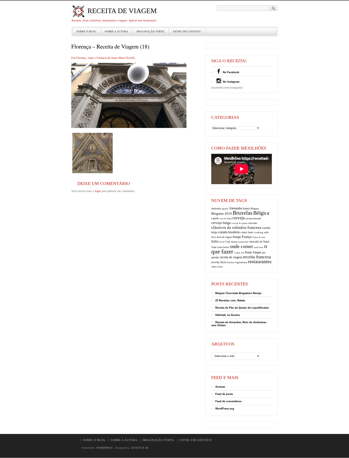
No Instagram (231, 81)
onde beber (223, 247)
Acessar (220, 386)
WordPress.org (224, 408)
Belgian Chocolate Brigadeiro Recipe (238, 293)
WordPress (104, 447)
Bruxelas (242, 213)
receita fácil (218, 262)
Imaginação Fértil (151, 31)
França (247, 237)
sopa (213, 266)
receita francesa (257, 256)
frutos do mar (258, 237)
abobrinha (216, 208)
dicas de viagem (224, 237)
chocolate (252, 223)
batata (246, 208)
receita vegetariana (237, 262)
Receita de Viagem (121, 11)
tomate (220, 266)
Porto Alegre (253, 252)
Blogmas (254, 208)
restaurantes (259, 261)
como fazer (247, 232)
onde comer (241, 246)
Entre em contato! (187, 31)
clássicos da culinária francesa (236, 227)
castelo (215, 218)
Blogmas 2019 (221, 213)
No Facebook (230, 72)
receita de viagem (231, 257)
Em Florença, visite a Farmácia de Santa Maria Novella (103, 57)
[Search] (273, 8)
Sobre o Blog (87, 31)
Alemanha (235, 208)
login (98, 191)
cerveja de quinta (239, 223)
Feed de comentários (228, 401)
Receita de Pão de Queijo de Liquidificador (242, 307)
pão (263, 252)
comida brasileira (229, 232)
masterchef (243, 242)
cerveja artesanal (253, 218)
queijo (215, 257)
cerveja (238, 217)
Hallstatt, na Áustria (227, 315)
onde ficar (258, 247)
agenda (225, 208)
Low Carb (225, 241)
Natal (213, 247)
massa (234, 241)
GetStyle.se (139, 447)
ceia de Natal (226, 218)
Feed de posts (224, 394)
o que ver (239, 252)
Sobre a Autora (116, 31)
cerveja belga (221, 223)
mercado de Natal (259, 241)
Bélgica (261, 213)
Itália (215, 241)
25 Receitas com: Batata (230, 300)
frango (237, 237)
